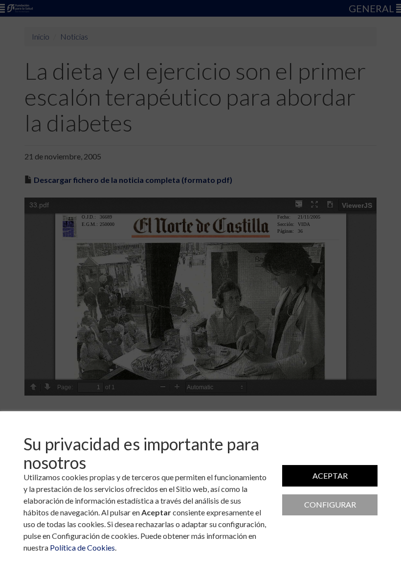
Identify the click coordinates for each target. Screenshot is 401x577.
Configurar (330, 504)
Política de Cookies (82, 547)
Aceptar (330, 475)
